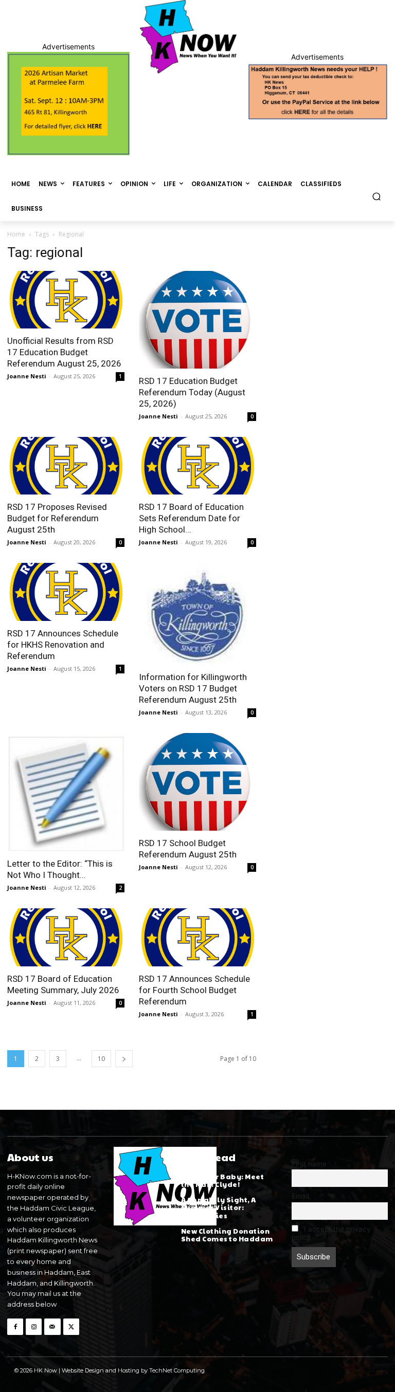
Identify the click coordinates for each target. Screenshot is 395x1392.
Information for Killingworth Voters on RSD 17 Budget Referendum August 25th (193, 688)
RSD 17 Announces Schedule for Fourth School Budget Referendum (194, 990)
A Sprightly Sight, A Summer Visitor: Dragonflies (218, 1207)
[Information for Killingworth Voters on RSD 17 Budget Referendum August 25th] (197, 613)
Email (300, 1196)
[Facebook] (15, 1326)
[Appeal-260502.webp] (317, 91)
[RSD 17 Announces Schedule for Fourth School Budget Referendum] (197, 937)
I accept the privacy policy (331, 1233)
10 (101, 1058)
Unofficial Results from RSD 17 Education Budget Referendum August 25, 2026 (64, 352)
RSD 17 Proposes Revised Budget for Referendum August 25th (57, 518)
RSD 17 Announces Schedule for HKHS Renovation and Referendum (62, 644)
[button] (377, 196)
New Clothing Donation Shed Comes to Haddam (227, 1235)
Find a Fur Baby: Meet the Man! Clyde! (222, 1180)
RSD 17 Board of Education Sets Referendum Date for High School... (191, 518)
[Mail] (52, 1326)
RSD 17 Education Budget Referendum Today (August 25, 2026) (192, 392)
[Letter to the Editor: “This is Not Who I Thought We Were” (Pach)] (65, 792)
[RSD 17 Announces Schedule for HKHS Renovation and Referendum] (65, 592)
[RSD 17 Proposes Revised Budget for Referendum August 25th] (65, 466)
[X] (71, 1326)
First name (309, 1164)
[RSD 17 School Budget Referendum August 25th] (197, 782)
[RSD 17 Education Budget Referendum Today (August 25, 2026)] (197, 320)
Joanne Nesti (26, 376)
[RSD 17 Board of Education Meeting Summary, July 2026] (65, 937)
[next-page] (124, 1058)
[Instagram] (34, 1326)
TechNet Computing (177, 1370)
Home (16, 234)
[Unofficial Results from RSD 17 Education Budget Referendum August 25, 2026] (65, 300)
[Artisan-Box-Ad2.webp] (68, 103)
